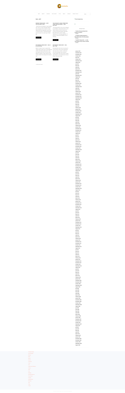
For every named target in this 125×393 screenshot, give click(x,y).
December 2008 (78, 299)
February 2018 (78, 125)
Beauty (29, 355)
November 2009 (78, 282)
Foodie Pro (61, 391)
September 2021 (78, 75)
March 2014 (77, 198)
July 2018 (77, 117)
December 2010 (78, 261)
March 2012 (77, 236)
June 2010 (77, 270)
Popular (29, 377)
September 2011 (78, 246)
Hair (29, 364)
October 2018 (77, 112)
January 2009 (77, 298)
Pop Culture (30, 376)
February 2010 (78, 277)
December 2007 (78, 319)
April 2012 (77, 235)
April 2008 (77, 312)
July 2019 (77, 101)
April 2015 (77, 177)
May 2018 (77, 120)
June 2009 (77, 290)
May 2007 (77, 330)
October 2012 (77, 225)
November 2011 (78, 243)
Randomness (30, 379)
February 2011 (78, 257)
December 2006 (78, 338)
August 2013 (77, 209)
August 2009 (77, 286)
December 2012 (78, 222)
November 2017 (78, 130)
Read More (38, 37)
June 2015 (77, 173)
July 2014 (77, 191)
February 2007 (78, 335)
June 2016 (77, 154)
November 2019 (78, 96)
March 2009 (77, 294)
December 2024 (78, 52)
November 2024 (78, 54)
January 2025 (77, 51)
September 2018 (78, 114)
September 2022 (78, 72)
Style (29, 384)
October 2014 (77, 186)
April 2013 (77, 215)
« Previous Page (39, 64)
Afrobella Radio (31, 351)
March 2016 (77, 159)
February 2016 (78, 160)
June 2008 (77, 309)
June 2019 (77, 102)
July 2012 (77, 230)
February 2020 (78, 91)
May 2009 (77, 291)
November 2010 (78, 262)
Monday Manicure (31, 374)
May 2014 (77, 194)
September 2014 (78, 188)
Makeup (29, 372)
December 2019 (78, 94)
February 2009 (78, 296)
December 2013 (78, 202)
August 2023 (77, 62)
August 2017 (77, 133)
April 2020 (77, 88)
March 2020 (77, 89)
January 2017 (77, 143)
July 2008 (77, 307)
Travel (29, 385)
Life (29, 371)
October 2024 (77, 55)
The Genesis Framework (68, 391)
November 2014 (78, 185)
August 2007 (77, 325)
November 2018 (78, 110)
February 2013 (78, 219)
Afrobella (62, 6)
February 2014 (78, 199)
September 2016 (78, 149)
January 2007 (77, 336)
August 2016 (77, 151)
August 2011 (77, 248)
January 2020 (77, 93)
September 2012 (78, 227)
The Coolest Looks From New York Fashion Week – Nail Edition (60, 24)
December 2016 (78, 144)
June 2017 (77, 136)
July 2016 (77, 152)
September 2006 (78, 343)
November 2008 (78, 301)
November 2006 (78, 340)
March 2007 (77, 333)
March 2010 (77, 275)
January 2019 (77, 109)
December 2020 (78, 83)
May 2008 (77, 311)
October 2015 (77, 167)
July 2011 (77, 249)
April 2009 (77, 293)
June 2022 (77, 73)
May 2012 (77, 233)
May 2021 (77, 80)
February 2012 (78, 238)
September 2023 (78, 60)
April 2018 (77, 122)
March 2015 (77, 178)
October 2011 (77, 244)
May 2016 (77, 156)
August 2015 (77, 170)
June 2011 (77, 251)
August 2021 (77, 76)
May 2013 (77, 214)
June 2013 (77, 212)
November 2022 (78, 70)
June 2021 (77, 78)
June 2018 (77, 118)
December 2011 (78, 241)
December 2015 (78, 164)
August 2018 (77, 115)
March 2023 (77, 68)
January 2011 (77, 259)
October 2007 (77, 322)
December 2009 (78, 280)
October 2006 (77, 341)
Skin (29, 382)
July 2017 (77, 135)
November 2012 (78, 223)
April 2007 (77, 332)
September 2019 (78, 97)
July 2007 (77, 327)
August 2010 (77, 267)
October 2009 (77, 283)
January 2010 (77, 278)
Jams (29, 369)
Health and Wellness (32, 366)
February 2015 (78, 180)
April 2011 (77, 254)
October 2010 (77, 264)
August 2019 (77, 99)
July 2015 (77, 172)
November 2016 (78, 146)
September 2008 (78, 304)
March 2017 (77, 139)
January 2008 (77, 317)
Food (29, 363)
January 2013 (77, 220)
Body (29, 356)
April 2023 (77, 67)
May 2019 (77, 104)
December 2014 (78, 183)
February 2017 (78, 141)
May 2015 (77, 175)
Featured (30, 361)
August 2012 (77, 228)
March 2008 (77, 314)
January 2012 (77, 240)
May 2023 (77, 65)
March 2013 (77, 217)
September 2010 (78, 265)
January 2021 (77, 81)
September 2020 (78, 86)
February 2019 (78, 107)
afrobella (76, 33)
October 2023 (77, 59)
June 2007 (77, 328)
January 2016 (77, 162)
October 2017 (77, 131)
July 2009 (77, 288)
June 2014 (77, 193)
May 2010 (77, 272)
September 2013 (78, 207)
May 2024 (77, 57)
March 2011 (77, 256)
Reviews (29, 380)
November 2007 (78, 320)
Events (29, 359)
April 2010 (77, 273)
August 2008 (77, 306)
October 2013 (77, 206)
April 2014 (77, 196)
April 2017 (77, 138)
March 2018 (77, 123)
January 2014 (77, 201)
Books (29, 358)
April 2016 (77, 157)
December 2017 (78, 128)
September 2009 (78, 285)
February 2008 (78, 315)
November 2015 (78, 165)
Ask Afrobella (30, 353)
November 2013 (78, 204)
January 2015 (77, 181)
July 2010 (77, 269)
